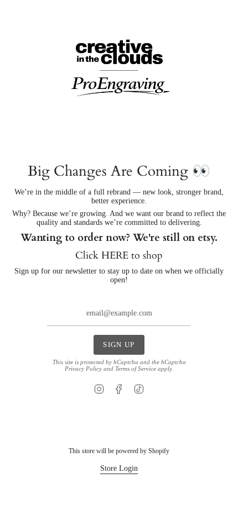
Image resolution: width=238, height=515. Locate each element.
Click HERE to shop (119, 255)
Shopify (158, 451)
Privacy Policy (83, 369)
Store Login (119, 468)
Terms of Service (135, 369)
